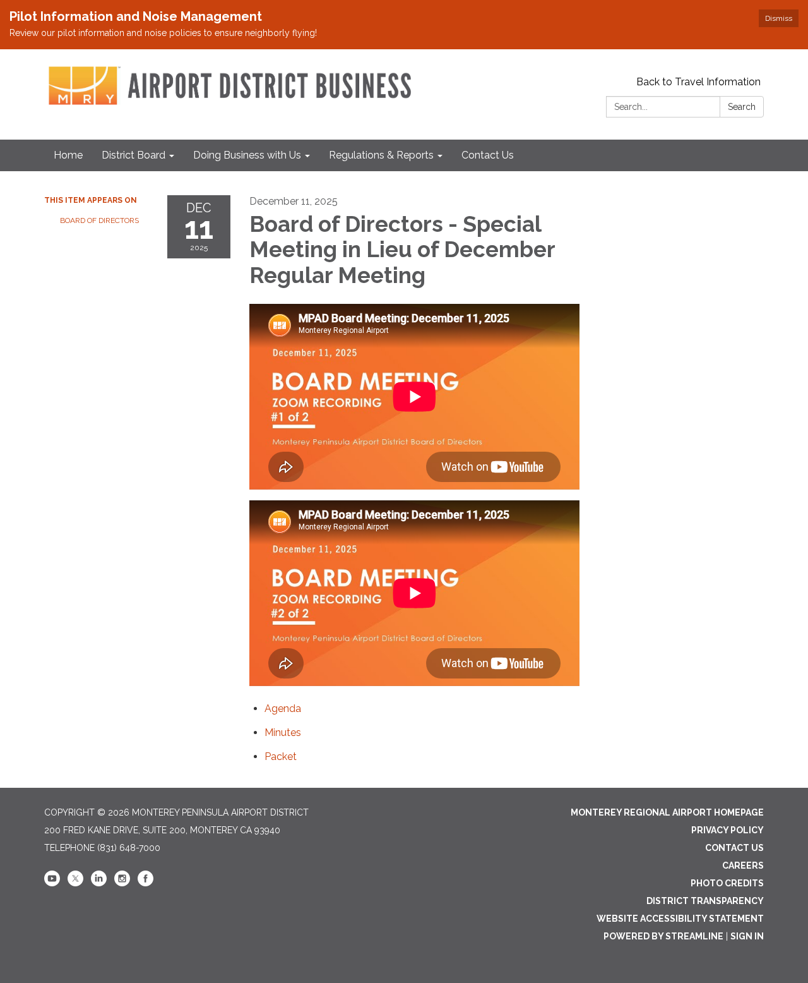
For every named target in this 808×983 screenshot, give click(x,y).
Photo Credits (727, 883)
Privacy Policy (727, 830)
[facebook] (145, 883)
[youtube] (52, 883)
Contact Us (734, 848)
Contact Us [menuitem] (487, 155)
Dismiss (778, 18)
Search (742, 107)
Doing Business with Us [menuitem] (247, 155)
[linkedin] (99, 883)
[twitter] (75, 883)
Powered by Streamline (663, 936)
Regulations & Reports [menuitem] (381, 155)
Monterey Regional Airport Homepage (667, 812)
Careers (743, 865)
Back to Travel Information (698, 82)
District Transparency (705, 901)
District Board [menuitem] (133, 155)
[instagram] (122, 883)
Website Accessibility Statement (680, 919)
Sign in (747, 936)
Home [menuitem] (68, 155)
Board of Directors (99, 220)
